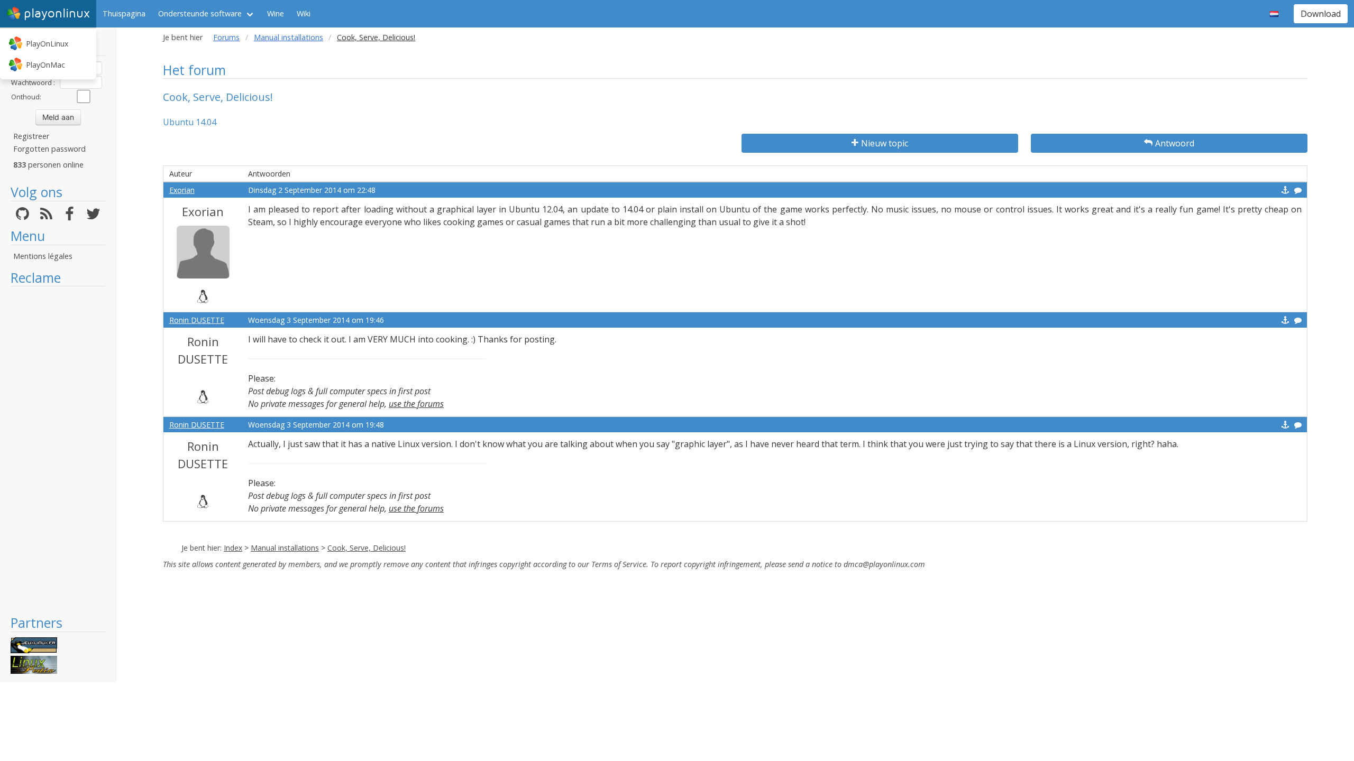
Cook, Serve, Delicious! (366, 548)
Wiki (303, 13)
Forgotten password (49, 149)
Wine (275, 13)
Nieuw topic (884, 143)
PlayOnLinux (47, 44)
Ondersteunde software (200, 13)
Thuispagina (124, 13)
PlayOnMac (45, 65)
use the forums (416, 404)
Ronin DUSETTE (196, 320)
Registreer (31, 136)
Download (1321, 14)
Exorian (182, 190)
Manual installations (288, 37)
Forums (226, 37)
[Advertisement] (58, 450)
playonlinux (57, 13)
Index (233, 548)
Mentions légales (42, 256)
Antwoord (1174, 143)
